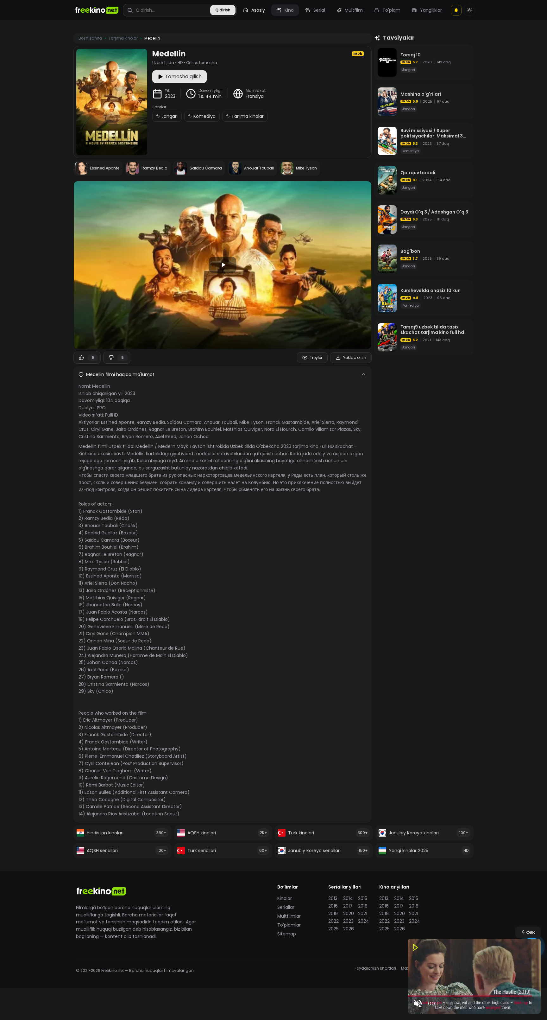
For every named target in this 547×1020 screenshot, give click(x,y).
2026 (348, 929)
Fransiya (255, 96)
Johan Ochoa (194, 436)
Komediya (204, 116)
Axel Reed (165, 436)
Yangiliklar (431, 10)
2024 (363, 921)
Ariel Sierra (322, 422)
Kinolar (284, 898)
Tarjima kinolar (247, 116)
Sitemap (286, 934)
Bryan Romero (137, 436)
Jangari (169, 116)
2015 (362, 898)
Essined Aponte (118, 422)
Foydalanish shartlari (375, 968)
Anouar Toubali (220, 422)
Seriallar (285, 907)
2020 (348, 913)
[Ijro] (222, 265)
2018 (363, 906)
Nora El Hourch (280, 429)
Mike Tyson (251, 422)
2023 (170, 96)
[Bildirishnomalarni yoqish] (456, 10)
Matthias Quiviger (242, 429)
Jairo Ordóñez (131, 429)
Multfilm (354, 10)
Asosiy (258, 10)
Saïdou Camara (184, 422)
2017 (348, 906)
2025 (333, 929)
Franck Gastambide (287, 422)
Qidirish (222, 10)
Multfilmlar (289, 916)
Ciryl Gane (102, 429)
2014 (348, 898)
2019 (333, 913)
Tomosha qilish (183, 76)
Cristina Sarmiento (99, 436)
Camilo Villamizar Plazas (324, 429)
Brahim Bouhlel (204, 429)
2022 (333, 921)
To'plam (391, 10)
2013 (332, 898)
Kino (289, 10)
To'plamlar (289, 925)
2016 (333, 906)
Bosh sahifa (90, 38)
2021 (362, 913)
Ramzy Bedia (151, 422)
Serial (319, 10)
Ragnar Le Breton (167, 429)
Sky (357, 429)
